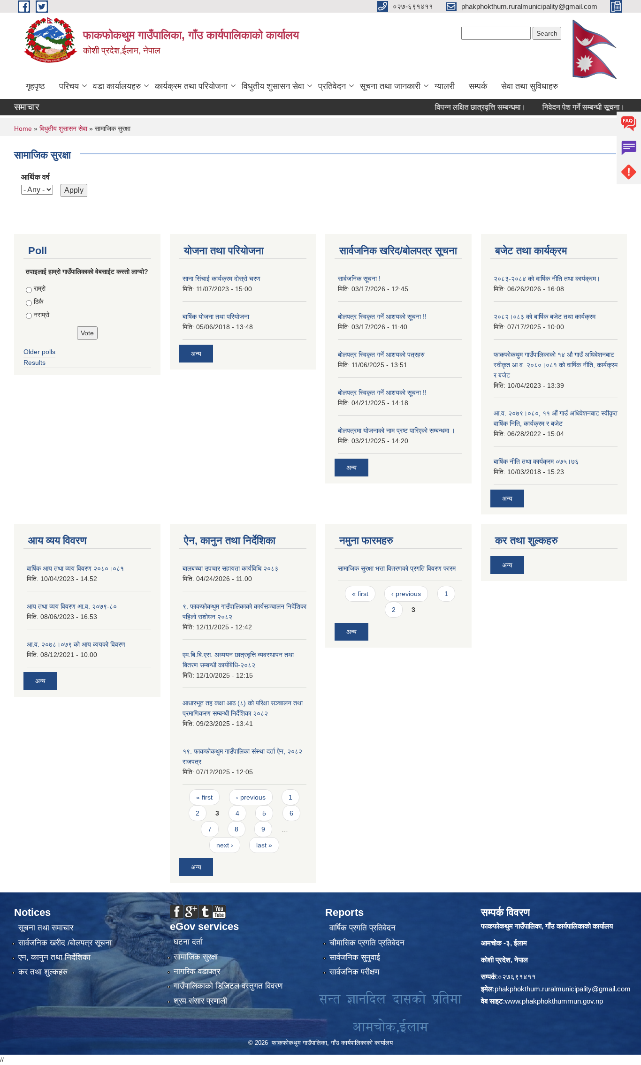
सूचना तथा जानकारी (390, 86)
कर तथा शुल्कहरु (43, 971)
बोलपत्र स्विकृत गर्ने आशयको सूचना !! (382, 316)
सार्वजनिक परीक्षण (354, 971)
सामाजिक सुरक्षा (196, 956)
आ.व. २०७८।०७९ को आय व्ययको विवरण (76, 644)
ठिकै (38, 301)
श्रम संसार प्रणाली (200, 1001)
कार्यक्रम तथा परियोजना (191, 86)
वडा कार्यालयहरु (117, 86)
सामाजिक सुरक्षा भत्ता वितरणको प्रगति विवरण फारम (397, 568)
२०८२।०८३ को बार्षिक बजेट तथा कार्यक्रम (544, 316)
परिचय (69, 86)
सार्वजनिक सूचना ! (359, 278)
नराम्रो (41, 314)
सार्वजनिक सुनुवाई (354, 957)
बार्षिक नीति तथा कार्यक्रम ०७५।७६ (536, 461)
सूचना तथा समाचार (45, 927)
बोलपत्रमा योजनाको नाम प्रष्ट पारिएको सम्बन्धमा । (396, 430)
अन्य (196, 353)
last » (264, 845)
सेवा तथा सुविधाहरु (529, 86)
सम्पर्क (478, 86)
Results (34, 362)
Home (23, 128)
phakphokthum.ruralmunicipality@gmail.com (563, 989)
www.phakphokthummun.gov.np (554, 1001)
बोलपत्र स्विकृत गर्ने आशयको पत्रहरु (381, 354)
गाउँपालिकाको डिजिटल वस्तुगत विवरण (228, 986)
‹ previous (251, 797)
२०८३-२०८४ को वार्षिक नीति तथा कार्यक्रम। (547, 278)
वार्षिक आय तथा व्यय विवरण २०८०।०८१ (75, 568)
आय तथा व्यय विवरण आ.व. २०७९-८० (72, 606)
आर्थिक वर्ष (35, 177)
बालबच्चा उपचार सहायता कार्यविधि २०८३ (230, 568)
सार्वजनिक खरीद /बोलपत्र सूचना (65, 942)
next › (224, 845)
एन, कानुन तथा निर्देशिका (54, 957)
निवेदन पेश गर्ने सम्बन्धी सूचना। (568, 107)
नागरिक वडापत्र (197, 971)
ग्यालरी (445, 86)
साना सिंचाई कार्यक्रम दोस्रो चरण (221, 278)
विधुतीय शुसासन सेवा (273, 86)
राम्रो (40, 288)
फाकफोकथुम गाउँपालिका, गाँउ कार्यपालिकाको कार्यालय (547, 926)
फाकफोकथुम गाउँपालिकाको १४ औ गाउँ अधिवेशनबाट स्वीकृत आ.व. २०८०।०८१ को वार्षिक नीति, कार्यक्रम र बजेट (556, 365)
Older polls (39, 351)
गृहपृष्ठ (35, 86)
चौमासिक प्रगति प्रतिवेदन (366, 942)
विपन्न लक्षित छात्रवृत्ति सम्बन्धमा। (465, 107)
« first (204, 797)
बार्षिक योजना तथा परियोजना (216, 316)
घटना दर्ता (188, 941)
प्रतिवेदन (332, 86)
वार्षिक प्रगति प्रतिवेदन (362, 927)
